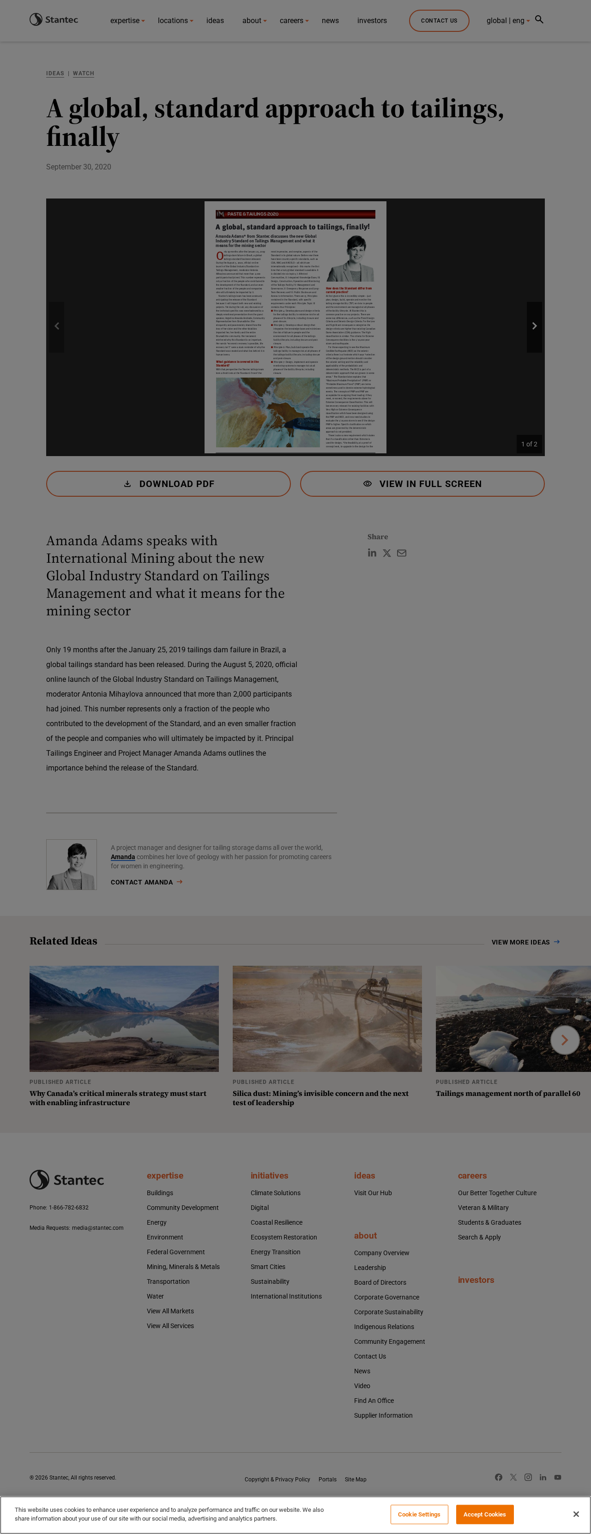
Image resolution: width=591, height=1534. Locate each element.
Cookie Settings (419, 1514)
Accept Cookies (485, 1514)
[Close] (576, 1514)
